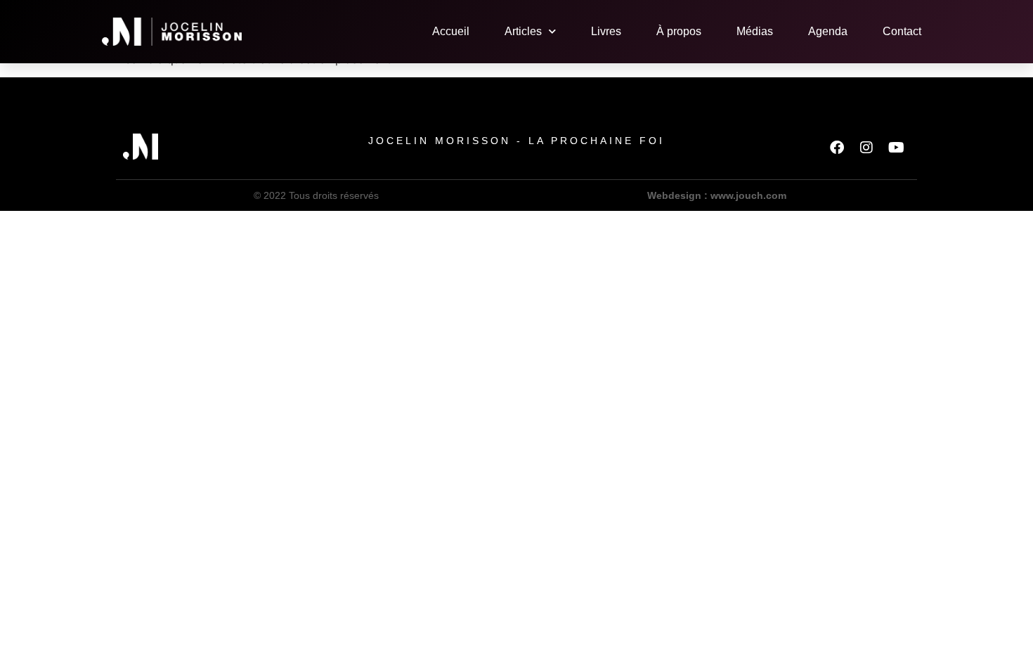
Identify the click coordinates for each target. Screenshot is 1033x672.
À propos (678, 31)
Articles (523, 31)
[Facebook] (837, 148)
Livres (606, 31)
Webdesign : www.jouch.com (716, 195)
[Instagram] (866, 148)
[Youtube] (896, 148)
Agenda (827, 31)
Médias (754, 31)
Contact (902, 31)
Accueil (450, 31)
